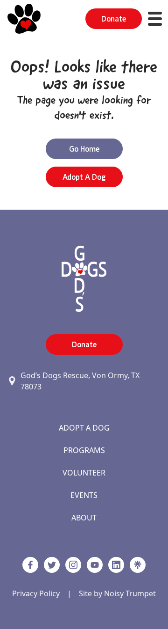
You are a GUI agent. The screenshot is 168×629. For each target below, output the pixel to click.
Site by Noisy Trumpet (117, 593)
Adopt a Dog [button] (84, 177)
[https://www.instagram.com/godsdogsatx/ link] (73, 565)
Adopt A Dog (84, 428)
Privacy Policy (36, 593)
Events (84, 495)
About (84, 517)
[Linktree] (138, 565)
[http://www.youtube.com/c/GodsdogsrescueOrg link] (95, 565)
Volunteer (84, 473)
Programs (84, 450)
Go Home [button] (84, 149)
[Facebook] (30, 565)
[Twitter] (52, 565)
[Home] (24, 19)
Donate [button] (113, 19)
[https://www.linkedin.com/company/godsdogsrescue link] (116, 565)
